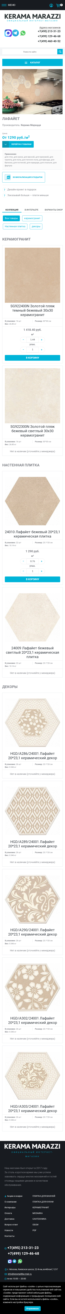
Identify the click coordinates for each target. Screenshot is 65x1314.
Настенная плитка (15, 226)
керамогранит (32, 218)
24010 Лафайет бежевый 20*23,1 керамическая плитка (32, 534)
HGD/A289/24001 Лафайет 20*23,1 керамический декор (32, 844)
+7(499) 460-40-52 (49, 41)
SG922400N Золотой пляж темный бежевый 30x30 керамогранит (32, 310)
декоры (36, 226)
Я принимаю (32, 1308)
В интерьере (31, 210)
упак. (32, 344)
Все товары (11, 218)
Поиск (60, 51)
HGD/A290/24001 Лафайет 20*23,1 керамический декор (32, 932)
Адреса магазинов (49, 27)
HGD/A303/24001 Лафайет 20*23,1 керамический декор (32, 1108)
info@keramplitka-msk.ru (20, 1274)
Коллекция (11, 210)
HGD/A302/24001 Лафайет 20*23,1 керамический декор (32, 1020)
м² (32, 334)
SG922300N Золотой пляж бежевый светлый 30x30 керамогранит (32, 431)
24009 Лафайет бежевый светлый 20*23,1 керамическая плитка (32, 652)
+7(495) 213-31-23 (49, 31)
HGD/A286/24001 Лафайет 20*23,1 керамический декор (32, 756)
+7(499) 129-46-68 (49, 36)
